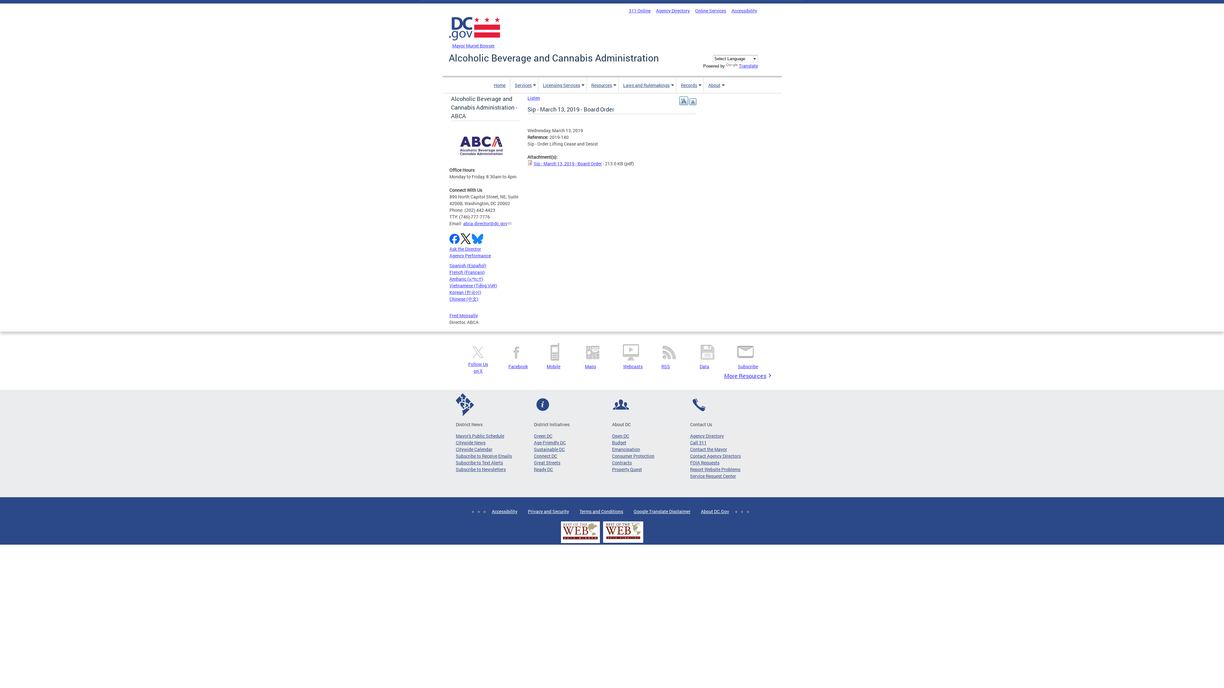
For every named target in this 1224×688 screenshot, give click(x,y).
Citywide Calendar (474, 449)
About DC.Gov (715, 511)
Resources (601, 85)
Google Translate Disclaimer (662, 511)
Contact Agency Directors (715, 456)
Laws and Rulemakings (646, 85)
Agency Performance (470, 256)
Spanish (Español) (467, 265)
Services (523, 85)
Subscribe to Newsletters (481, 469)
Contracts (622, 463)
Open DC (620, 436)
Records (689, 85)
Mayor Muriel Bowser (473, 46)
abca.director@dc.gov (485, 223)
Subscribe (748, 366)
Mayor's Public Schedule (480, 436)
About (714, 85)
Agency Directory (673, 11)
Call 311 (698, 443)
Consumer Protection (633, 456)
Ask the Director (465, 249)
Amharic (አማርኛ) (466, 279)
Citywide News (470, 443)
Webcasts (633, 366)
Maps (590, 366)
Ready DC (543, 469)
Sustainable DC (549, 449)
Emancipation (626, 449)
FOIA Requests (704, 463)
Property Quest (627, 469)
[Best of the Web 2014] (580, 539)
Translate (748, 66)
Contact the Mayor (708, 449)
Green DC (543, 436)
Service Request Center (713, 476)
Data (704, 366)
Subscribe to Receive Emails (484, 456)
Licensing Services (561, 85)
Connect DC (545, 456)
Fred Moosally (463, 315)
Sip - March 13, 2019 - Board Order (568, 164)
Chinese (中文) (463, 299)
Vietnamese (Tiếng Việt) (473, 286)
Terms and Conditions (601, 511)
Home (500, 85)
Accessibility (744, 11)
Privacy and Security (548, 511)
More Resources (745, 376)
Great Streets (547, 463)
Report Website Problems (715, 469)
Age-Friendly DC (550, 443)
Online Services (710, 11)
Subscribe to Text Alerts (479, 463)
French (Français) (467, 272)
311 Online (640, 11)
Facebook (518, 366)
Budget (619, 443)
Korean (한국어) (465, 292)
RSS (665, 366)
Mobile (553, 366)
